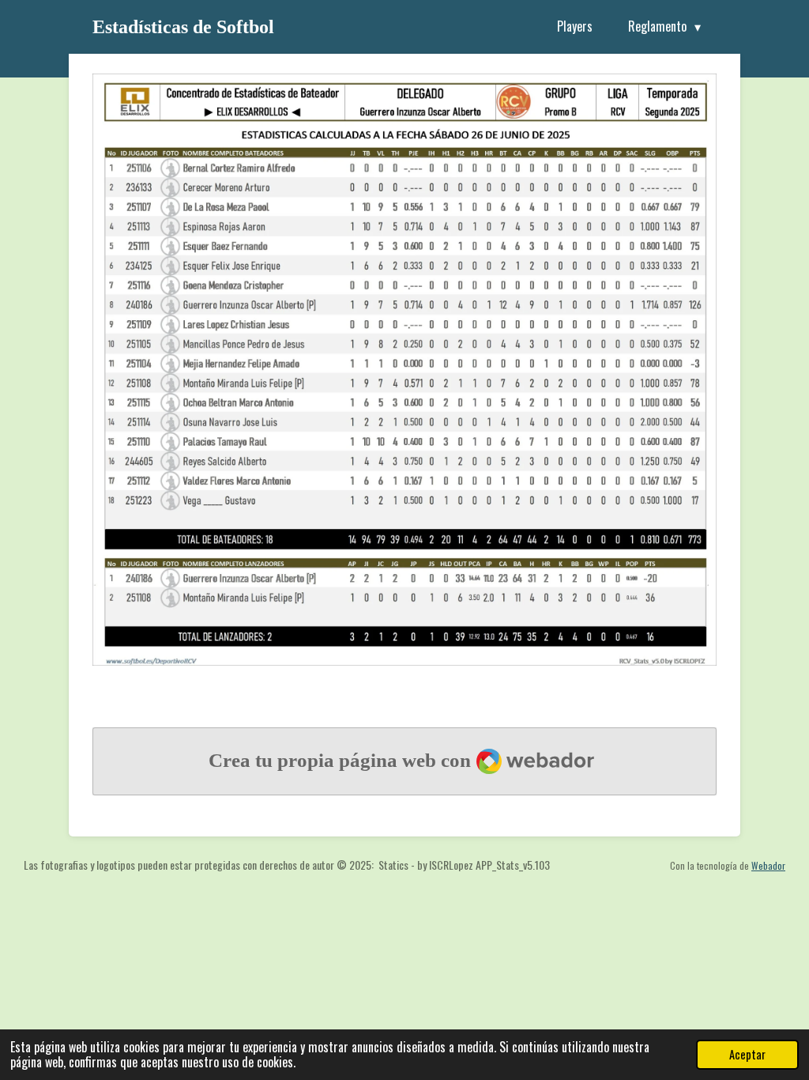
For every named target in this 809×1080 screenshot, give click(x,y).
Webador (768, 865)
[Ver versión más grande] (404, 370)
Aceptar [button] (747, 1054)
